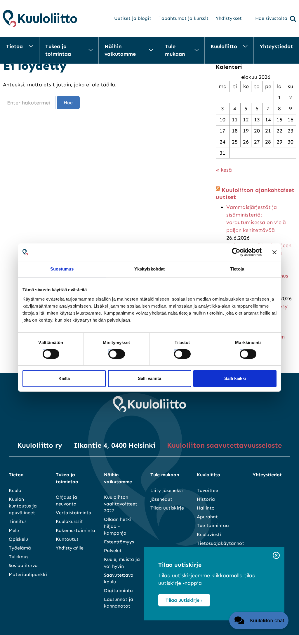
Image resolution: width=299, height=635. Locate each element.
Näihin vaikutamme (120, 50)
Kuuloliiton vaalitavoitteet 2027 (120, 503)
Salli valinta (149, 378)
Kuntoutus (67, 539)
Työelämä (20, 548)
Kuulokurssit (69, 521)
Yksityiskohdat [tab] (149, 268)
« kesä (224, 170)
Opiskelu (18, 539)
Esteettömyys (119, 542)
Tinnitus (18, 521)
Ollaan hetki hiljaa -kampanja (117, 526)
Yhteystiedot (276, 46)
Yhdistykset (229, 18)
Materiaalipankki (28, 574)
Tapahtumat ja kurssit (183, 18)
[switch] (111, 352)
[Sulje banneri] (274, 252)
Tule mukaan (175, 50)
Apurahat (207, 516)
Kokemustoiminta (75, 530)
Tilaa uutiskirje (167, 508)
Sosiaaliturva (23, 565)
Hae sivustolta (271, 18)
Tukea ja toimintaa (58, 50)
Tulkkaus (18, 556)
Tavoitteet (208, 490)
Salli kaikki (235, 378)
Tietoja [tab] (237, 268)
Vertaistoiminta (73, 512)
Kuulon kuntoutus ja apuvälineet (23, 505)
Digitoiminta (118, 590)
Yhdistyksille (70, 548)
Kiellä (64, 378)
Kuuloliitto (224, 46)
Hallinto (206, 508)
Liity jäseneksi (166, 490)
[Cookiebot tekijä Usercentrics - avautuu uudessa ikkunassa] (236, 252)
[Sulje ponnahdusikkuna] (276, 556)
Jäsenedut (161, 499)
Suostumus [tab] (62, 268)
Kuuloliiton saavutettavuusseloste (224, 445)
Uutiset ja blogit (132, 18)
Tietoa (14, 46)
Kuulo (15, 490)
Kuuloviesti (209, 534)
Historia (206, 499)
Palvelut (113, 550)
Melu (14, 530)
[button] (258, 620)
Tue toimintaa (213, 525)
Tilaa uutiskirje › (184, 600)
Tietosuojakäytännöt (220, 543)
